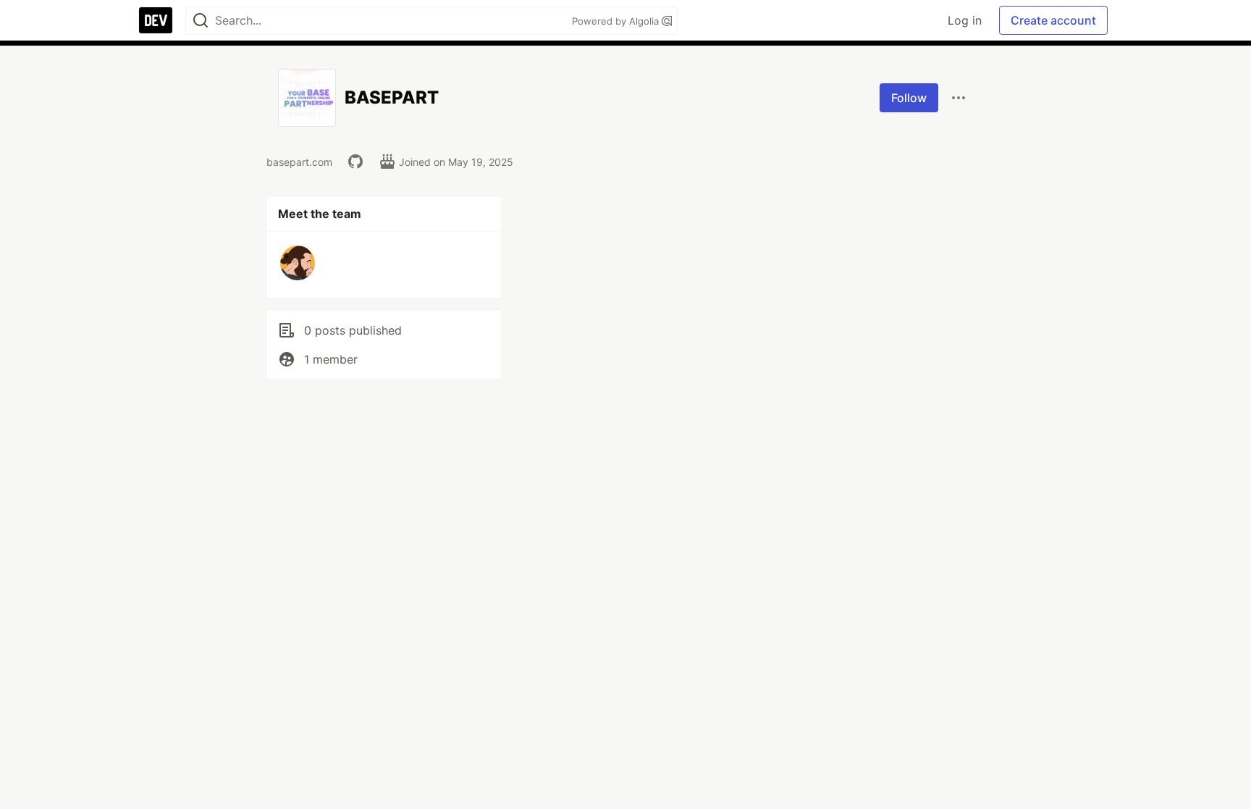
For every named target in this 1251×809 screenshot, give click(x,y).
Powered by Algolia (617, 21)
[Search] (200, 20)
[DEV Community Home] (156, 20)
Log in (965, 20)
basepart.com (299, 162)
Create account (1053, 20)
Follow (909, 98)
